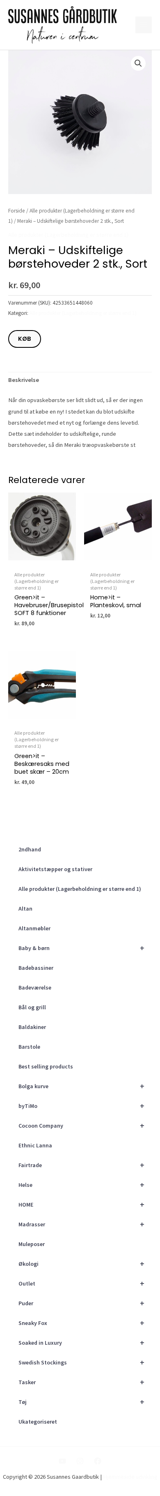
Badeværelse (34, 987)
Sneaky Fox (81, 1323)
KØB (24, 339)
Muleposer (31, 1244)
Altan (25, 908)
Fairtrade (81, 1165)
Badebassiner (35, 967)
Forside (16, 210)
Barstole (29, 1046)
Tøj (81, 1402)
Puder (81, 1303)
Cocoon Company (81, 1125)
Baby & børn (81, 948)
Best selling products (45, 1066)
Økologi (81, 1263)
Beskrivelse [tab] (23, 380)
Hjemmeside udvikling (130, 1476)
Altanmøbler (34, 928)
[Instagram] (80, 1461)
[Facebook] (97, 1461)
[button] (138, 63)
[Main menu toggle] (143, 24)
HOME (81, 1204)
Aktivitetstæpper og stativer (55, 869)
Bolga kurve (81, 1086)
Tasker (81, 1382)
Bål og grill (32, 1007)
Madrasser (81, 1224)
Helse (81, 1184)
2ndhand (29, 849)
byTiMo (81, 1106)
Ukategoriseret (37, 1421)
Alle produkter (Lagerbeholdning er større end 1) (79, 889)
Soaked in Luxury (81, 1342)
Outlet (81, 1283)
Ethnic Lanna (35, 1145)
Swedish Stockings (81, 1362)
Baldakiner (32, 1027)
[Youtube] (62, 1461)
